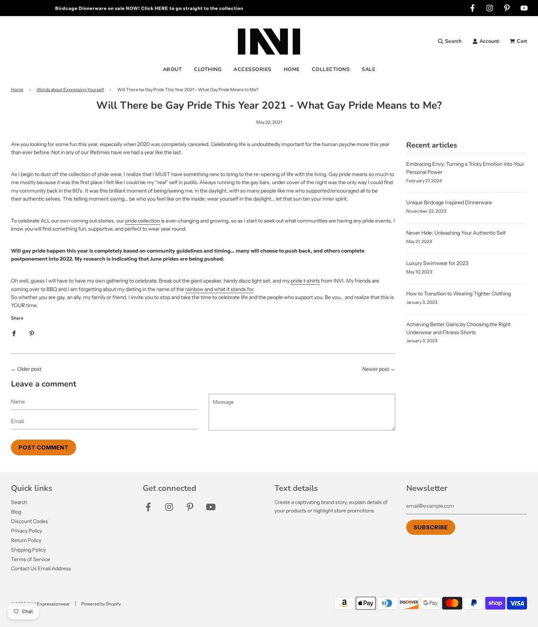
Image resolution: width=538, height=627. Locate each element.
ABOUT (172, 69)
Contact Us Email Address (41, 568)
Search (19, 502)
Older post (29, 369)
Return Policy (26, 540)
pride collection (142, 220)
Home (17, 89)
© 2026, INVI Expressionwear (40, 604)
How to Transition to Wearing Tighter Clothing (458, 293)
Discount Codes (29, 521)
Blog (16, 511)
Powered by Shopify (101, 604)
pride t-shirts (305, 280)
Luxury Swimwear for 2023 (437, 263)
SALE (368, 69)
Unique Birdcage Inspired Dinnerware (449, 202)
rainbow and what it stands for (219, 289)
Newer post (375, 369)
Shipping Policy (28, 549)
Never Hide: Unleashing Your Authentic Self (456, 232)
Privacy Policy (26, 530)
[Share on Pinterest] (31, 333)
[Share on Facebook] (13, 333)
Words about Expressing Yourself (70, 89)
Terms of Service (30, 559)
